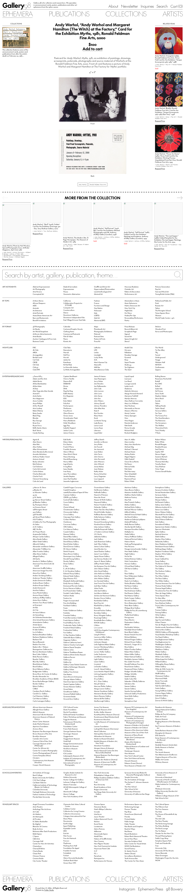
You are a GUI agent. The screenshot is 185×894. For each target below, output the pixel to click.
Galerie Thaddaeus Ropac (73, 652)
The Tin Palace (160, 831)
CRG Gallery (68, 527)
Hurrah (66, 357)
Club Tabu (67, 347)
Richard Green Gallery (133, 642)
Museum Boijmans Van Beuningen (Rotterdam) (106, 756)
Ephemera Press (150, 888)
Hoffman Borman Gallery (103, 514)
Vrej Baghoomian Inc (163, 642)
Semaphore (129, 698)
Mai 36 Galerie (99, 684)
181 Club (35, 350)
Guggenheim (68, 736)
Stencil (127, 341)
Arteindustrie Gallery (40, 622)
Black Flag (36, 415)
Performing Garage (132, 807)
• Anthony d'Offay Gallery (111, 237)
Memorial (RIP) (99, 320)
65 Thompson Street (40, 505)
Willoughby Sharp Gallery (164, 664)
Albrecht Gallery (39, 544)
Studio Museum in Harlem (164, 747)
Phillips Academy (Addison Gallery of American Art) (107, 778)
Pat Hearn (128, 464)
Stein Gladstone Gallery (164, 544)
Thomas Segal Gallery (163, 588)
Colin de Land (38, 481)
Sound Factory (130, 848)
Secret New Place (131, 839)
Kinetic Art (67, 341)
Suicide (157, 401)
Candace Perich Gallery (41, 691)
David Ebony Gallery (71, 541)
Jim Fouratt (98, 447)
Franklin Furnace (69, 850)
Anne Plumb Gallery (40, 593)
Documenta (67, 821)
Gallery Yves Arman (70, 672)
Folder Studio (49, 890)
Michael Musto (130, 452)
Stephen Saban (160, 396)
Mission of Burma (131, 411)
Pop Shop (128, 812)
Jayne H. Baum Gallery (102, 561)
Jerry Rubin (98, 444)
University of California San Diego (137, 794)
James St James (100, 376)
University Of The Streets (164, 850)
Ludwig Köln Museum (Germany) (106, 729)
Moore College (69, 794)
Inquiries (147, 6)
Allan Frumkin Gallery (41, 551)
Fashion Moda (68, 595)
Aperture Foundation (40, 726)
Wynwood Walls (161, 678)
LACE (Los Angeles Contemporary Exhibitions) (107, 631)
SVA (95, 796)
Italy (95, 313)
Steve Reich (159, 398)
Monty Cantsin (130, 413)
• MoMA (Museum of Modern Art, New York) (76, 245)
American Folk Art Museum (43, 714)
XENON (158, 365)
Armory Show (38, 729)
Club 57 (35, 367)
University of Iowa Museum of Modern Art (166, 774)
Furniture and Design (102, 305)
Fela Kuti (66, 403)
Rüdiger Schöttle (131, 674)
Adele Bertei (37, 381)
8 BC (34, 347)
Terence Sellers (160, 411)
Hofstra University (70, 777)
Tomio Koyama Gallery (163, 600)
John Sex (97, 398)
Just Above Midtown (101, 593)
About (113, 6)
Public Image (129, 821)
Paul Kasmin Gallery (132, 593)
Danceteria (67, 350)
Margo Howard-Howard (134, 393)
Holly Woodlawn (69, 423)
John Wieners (99, 461)
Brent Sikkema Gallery (41, 669)
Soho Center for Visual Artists (135, 843)
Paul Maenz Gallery (132, 595)
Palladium (128, 352)
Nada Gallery (130, 534)
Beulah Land (37, 357)
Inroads (97, 812)
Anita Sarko (37, 396)
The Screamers (160, 423)
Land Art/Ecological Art (102, 291)
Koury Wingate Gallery (102, 615)
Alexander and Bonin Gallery (44, 546)
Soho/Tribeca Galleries (163, 519)
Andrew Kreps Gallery (41, 585)
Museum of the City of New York (136, 732)
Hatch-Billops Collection (103, 809)
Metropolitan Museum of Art (104, 734)
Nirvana (128, 350)
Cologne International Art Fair (74, 816)
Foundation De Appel (71, 848)
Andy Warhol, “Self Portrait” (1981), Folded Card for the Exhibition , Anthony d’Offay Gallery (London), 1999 (137, 235)
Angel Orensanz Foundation (43, 804)
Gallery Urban (68, 669)
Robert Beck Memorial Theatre (136, 836)
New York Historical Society (135, 758)
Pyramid (128, 357)
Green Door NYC (69, 863)
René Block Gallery (132, 632)
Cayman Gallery (69, 495)
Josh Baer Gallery (100, 586)
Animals (36, 308)
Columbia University (40, 789)
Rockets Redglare (131, 433)
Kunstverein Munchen (102, 719)
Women (158, 315)
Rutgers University (100, 789)
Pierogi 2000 (129, 617)
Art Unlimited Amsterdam (42, 617)
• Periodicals (7, 255)
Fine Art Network (69, 838)
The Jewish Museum (162, 752)
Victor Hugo (159, 469)
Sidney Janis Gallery (162, 505)
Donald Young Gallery (71, 559)
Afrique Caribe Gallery (41, 536)
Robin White (159, 442)
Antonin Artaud (38, 459)
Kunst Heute (98, 824)
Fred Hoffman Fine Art (71, 622)
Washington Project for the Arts (166, 858)
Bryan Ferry (37, 425)
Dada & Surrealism (70, 287)
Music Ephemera (131, 303)
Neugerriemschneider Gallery (136, 549)
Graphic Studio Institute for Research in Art (73, 774)
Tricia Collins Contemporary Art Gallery (167, 606)
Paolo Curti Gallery (132, 581)
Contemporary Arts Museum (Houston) (43, 761)
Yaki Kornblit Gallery (163, 686)
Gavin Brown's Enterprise (72, 677)
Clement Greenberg (40, 479)
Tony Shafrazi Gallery (163, 603)
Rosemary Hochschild (163, 379)
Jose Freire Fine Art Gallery (104, 583)
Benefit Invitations (39, 320)
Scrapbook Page (131, 331)
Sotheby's (158, 742)
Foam (65, 608)
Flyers (65, 339)
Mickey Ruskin (130, 454)
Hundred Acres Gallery (102, 524)
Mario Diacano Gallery (102, 696)
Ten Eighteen (129, 367)
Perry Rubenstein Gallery (134, 603)
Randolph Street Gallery (134, 629)
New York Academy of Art (73, 796)
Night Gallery (130, 554)
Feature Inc (67, 598)
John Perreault (99, 459)
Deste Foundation (69, 709)
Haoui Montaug (69, 457)
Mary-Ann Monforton (133, 444)
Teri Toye (158, 413)
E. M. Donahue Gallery (71, 571)
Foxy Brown (67, 411)
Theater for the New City (164, 833)
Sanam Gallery (130, 688)
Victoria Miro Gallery (163, 629)
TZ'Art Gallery (160, 615)
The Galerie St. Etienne (163, 566)
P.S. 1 (126, 571)
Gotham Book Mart (70, 860)
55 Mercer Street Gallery (42, 500)
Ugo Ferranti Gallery (163, 620)
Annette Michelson (40, 454)
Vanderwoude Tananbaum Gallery (168, 627)
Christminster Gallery (71, 509)
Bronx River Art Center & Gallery (45, 674)
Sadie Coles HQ (130, 679)
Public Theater (130, 824)
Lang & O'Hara (99, 634)
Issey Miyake (68, 469)
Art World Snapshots (40, 331)
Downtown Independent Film (74, 317)
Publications (69, 13)
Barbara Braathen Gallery (42, 634)
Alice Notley (37, 447)
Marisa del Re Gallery (102, 698)
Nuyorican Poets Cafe (102, 848)
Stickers (158, 326)
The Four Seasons (161, 809)
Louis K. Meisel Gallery (102, 669)
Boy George (37, 420)
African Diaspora (39, 303)
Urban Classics (160, 622)
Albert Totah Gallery (40, 541)
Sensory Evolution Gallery (164, 490)
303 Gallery (37, 512)
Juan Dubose (98, 469)
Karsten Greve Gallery (102, 598)
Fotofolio (66, 613)
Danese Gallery (69, 534)
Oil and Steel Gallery (132, 566)
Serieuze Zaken (161, 495)
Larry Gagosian (100, 476)
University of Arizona (132, 791)
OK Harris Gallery (131, 568)
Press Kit (97, 341)
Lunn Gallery (99, 676)
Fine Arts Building (69, 603)
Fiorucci (66, 841)
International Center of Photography (71, 764)
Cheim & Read (68, 507)
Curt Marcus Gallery (70, 529)
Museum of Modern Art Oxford (136, 727)
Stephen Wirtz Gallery (163, 554)
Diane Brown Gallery (71, 554)
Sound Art (128, 336)
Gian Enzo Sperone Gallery (73, 681)
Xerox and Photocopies (163, 331)
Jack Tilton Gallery (101, 544)
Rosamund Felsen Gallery (134, 669)
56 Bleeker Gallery (40, 502)
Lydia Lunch (129, 386)
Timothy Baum (160, 464)
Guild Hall (67, 741)
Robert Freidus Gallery (133, 649)
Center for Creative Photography (45, 750)
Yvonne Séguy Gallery (163, 693)
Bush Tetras (37, 430)
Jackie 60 (66, 360)
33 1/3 (35, 495)
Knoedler (97, 608)
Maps (96, 326)
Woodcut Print (160, 329)
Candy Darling (38, 433)
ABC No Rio (37, 529)
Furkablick (67, 853)
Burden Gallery (38, 684)
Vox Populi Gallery (162, 637)
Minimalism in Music (132, 301)
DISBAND (67, 383)
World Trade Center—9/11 (164, 318)
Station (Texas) (130, 853)
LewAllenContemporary (103, 656)
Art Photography (39, 289)
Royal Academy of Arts (102, 787)
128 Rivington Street (40, 509)
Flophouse (67, 843)
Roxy (126, 360)
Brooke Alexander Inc (41, 676)
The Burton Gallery (162, 563)
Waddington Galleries (163, 644)
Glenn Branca (68, 413)
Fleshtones (67, 408)
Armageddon (38, 355)
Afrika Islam (37, 386)
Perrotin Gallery (130, 600)
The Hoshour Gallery (163, 571)
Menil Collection (100, 731)
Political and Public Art (163, 301)
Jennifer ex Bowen (101, 442)
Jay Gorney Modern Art (103, 559)
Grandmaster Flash (70, 418)
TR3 (156, 352)
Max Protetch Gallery (132, 502)
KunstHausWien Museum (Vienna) (106, 714)
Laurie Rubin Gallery (101, 639)
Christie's (36, 758)
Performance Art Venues (103, 861)
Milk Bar (97, 367)
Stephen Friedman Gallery (165, 551)
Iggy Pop (66, 425)
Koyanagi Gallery (100, 618)
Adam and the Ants (40, 379)
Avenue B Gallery (39, 627)
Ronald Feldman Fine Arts (98, 184)
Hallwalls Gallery (100, 492)
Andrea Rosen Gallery (41, 583)
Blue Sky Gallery (39, 661)
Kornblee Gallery (100, 613)
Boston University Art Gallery (43, 777)
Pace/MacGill (129, 578)
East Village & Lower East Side (74, 320)
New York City (130, 308)
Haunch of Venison (101, 495)
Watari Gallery (160, 652)
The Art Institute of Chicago (135, 779)
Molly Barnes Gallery (132, 524)
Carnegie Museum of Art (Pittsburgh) (42, 744)
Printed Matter (130, 819)
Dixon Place (67, 818)
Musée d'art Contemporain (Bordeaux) (135, 738)
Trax (157, 846)
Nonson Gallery (130, 563)
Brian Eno (36, 423)
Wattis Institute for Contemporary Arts (167, 785)
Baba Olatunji (38, 411)
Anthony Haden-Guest (41, 457)
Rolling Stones (160, 376)
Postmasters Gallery (132, 622)
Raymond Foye (130, 479)
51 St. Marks (37, 497)
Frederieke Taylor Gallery (73, 625)
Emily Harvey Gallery (71, 583)
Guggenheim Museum (71, 738)
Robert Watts (129, 481)
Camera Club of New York (42, 741)
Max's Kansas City (100, 362)
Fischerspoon (68, 406)
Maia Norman (99, 481)
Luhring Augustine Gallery (103, 674)
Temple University (131, 777)
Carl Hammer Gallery (41, 696)
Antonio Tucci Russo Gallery (43, 602)
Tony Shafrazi (160, 466)
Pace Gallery (129, 573)
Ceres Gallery (68, 502)
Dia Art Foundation (70, 712)
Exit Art (66, 833)
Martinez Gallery (131, 487)
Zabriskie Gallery (161, 695)
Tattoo (157, 308)
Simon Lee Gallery (162, 509)
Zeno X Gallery (160, 698)
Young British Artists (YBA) (164, 294)
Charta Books (38, 851)
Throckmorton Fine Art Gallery (166, 590)
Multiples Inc (129, 532)
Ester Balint (67, 401)
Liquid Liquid (129, 376)
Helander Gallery (100, 507)
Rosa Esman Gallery (132, 666)
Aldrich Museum (39, 712)
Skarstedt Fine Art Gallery (164, 514)
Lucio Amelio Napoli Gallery (104, 671)
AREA (35, 352)
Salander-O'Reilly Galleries (135, 681)
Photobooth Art (99, 329)
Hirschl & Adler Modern (103, 512)
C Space (36, 836)
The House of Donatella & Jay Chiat (166, 815)
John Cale (97, 388)
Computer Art (68, 308)
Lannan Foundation (101, 726)
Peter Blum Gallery (131, 605)
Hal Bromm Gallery (101, 490)
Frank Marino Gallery (71, 620)
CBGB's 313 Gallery (70, 497)
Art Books (36, 329)
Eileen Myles (68, 442)
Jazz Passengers (100, 379)
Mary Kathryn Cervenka (134, 401)
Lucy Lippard (99, 479)
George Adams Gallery (72, 679)
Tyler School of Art (131, 789)
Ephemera (17, 13)
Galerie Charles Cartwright (73, 645)
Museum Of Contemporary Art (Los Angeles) (136, 708)
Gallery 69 (67, 662)
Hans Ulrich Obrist (70, 454)
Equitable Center (69, 828)
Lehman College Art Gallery (73, 782)
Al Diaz (35, 388)
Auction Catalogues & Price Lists (44, 339)
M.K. (96, 360)
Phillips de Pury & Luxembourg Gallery (136, 611)
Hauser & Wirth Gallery (103, 500)
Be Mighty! (37, 824)
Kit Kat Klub (67, 365)
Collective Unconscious (71, 814)
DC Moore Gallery (70, 549)
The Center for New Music (134, 861)
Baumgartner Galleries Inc (42, 649)
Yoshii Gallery (160, 688)
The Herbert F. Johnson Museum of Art (137, 783)
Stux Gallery (159, 556)
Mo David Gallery (131, 517)
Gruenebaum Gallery (102, 487)
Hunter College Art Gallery (73, 779)
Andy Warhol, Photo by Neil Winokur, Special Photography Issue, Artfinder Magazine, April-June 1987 (16, 248)
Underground (160, 357)
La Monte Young (100, 420)
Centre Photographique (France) (45, 753)
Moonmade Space (101, 834)
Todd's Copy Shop (161, 838)
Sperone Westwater (162, 529)
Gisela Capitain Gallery (72, 684)
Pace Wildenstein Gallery (134, 576)
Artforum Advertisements (42, 334)
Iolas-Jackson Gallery (102, 527)
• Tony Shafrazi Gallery (50, 231)
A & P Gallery (38, 519)
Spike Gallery (160, 532)
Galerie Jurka (68, 650)
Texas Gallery (160, 561)
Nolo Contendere (131, 561)
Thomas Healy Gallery (163, 586)
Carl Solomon (38, 466)
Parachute (97, 856)
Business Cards (38, 341)
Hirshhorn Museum (70, 748)
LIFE (95, 350)
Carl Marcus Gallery (40, 698)
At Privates (37, 819)
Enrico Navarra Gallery (72, 588)
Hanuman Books (100, 807)
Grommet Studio (69, 696)
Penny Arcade (130, 428)
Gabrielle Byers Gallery (72, 637)
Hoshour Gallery (100, 519)
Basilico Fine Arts (39, 644)
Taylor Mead (159, 408)
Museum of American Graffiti (105, 762)
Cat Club (36, 360)
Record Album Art (131, 329)
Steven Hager (160, 454)
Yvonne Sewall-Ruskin (163, 471)
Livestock (97, 664)
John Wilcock (99, 464)
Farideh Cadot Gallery (71, 593)
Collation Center (69, 809)
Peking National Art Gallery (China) (165, 710)
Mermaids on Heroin (132, 408)
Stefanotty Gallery (162, 541)
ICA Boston (67, 751)
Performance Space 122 (133, 804)
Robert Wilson (160, 439)
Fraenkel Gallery (69, 615)
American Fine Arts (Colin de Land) (43, 564)
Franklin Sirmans (69, 449)
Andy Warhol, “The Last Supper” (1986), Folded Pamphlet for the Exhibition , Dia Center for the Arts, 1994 (167, 239)
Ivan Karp (67, 471)
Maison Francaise (69, 784)
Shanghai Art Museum (163, 733)
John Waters (98, 401)
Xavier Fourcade (161, 681)
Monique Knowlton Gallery (134, 529)
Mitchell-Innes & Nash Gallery (136, 514)
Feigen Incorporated (71, 600)
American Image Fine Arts (42, 570)
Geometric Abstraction (71, 294)
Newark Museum (131, 761)
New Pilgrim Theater (101, 843)
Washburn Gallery (162, 649)
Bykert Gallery (38, 686)
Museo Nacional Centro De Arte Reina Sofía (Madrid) (106, 751)
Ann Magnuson (38, 398)
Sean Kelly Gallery (131, 696)
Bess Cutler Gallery (40, 654)
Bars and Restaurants (40, 318)
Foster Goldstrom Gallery (72, 610)
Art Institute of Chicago (41, 773)
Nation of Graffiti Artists (103, 839)
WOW (157, 860)
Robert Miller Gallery (132, 654)
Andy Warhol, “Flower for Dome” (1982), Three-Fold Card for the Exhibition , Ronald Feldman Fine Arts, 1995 (168, 158)
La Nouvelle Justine (70, 367)
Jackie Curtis (68, 430)
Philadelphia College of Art (104, 775)
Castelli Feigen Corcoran (72, 487)
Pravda (127, 816)
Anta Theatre (38, 807)
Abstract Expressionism (41, 287)
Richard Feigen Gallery (133, 639)
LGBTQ (96, 315)
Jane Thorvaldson (70, 474)
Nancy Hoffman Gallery (133, 536)
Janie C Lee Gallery (101, 554)
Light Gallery (99, 659)
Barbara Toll (37, 639)
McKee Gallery (130, 505)
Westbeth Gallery (161, 654)
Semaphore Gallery (162, 487)
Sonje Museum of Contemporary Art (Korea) (167, 739)
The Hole (158, 812)
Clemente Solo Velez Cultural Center (74, 805)
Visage (157, 360)
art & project (37, 605)
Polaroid (97, 334)
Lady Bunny (98, 423)
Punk (157, 303)
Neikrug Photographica (133, 544)
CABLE (35, 688)
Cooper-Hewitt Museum (41, 765)
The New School (131, 787)
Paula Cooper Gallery (133, 598)
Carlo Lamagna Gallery (41, 701)
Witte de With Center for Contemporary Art (164, 670)
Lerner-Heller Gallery (102, 652)
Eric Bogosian (68, 396)
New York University (101, 773)
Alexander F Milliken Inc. (42, 549)
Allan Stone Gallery (40, 554)
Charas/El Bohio (39, 848)
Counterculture (68, 310)
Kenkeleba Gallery (101, 600)
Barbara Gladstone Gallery (43, 637)
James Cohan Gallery (102, 546)
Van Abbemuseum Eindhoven (166, 754)
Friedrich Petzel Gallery (72, 627)
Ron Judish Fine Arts (132, 661)
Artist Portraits (38, 313)
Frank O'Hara (68, 447)
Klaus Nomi (98, 415)
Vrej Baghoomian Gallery (164, 639)
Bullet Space (37, 834)
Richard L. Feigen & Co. (133, 644)
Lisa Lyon (128, 379)
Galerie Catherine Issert (72, 642)
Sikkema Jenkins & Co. (163, 507)
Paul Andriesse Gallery (133, 590)
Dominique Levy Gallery (72, 556)
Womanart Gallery (162, 676)
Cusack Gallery (69, 532)
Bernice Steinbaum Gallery (43, 652)
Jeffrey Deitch (99, 439)
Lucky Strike (98, 357)
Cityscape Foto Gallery (71, 517)
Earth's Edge (68, 823)
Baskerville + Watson (40, 647)
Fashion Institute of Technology (44, 794)
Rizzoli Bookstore (131, 834)
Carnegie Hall (38, 841)
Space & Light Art (131, 339)
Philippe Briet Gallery (132, 608)
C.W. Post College (39, 780)
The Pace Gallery (161, 578)
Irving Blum (67, 466)
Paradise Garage (131, 355)
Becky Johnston (38, 461)
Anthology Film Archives (42, 809)
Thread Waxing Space (163, 836)
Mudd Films (98, 836)
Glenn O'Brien (68, 452)
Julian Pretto (98, 588)
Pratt (96, 782)
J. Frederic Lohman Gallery (104, 532)
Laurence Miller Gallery (103, 637)
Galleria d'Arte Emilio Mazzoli (74, 654)
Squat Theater (130, 362)
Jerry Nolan (98, 381)
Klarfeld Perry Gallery (102, 605)
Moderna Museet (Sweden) (104, 738)
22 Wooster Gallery (40, 492)
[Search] (92, 277)
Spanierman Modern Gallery (166, 527)
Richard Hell (129, 430)
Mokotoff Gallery (131, 522)
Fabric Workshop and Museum (74, 717)
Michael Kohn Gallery (133, 507)
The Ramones (160, 420)
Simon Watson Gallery (163, 512)
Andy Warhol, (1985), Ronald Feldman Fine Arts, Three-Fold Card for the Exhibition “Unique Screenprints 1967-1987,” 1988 (168, 59)
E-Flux (65, 566)
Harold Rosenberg (70, 459)
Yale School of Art (161, 798)
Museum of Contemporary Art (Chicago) (105, 765)
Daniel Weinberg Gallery (72, 539)
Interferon (98, 814)
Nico (126, 418)
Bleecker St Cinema (40, 826)
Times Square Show (162, 313)
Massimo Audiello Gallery (134, 492)
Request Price (160, 121)
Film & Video (68, 336)
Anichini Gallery (39, 590)
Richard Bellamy (131, 637)
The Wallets (159, 425)
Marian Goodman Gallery (103, 691)
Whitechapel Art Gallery (164, 659)
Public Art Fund (160, 716)
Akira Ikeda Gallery (40, 539)
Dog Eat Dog (68, 391)
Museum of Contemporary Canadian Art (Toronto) (134, 717)
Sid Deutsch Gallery (162, 502)
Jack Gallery (98, 539)
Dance (65, 312)
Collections (125, 13)
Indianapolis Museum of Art (73, 756)
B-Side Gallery (38, 629)
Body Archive (38, 829)
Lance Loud (98, 425)
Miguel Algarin (130, 457)
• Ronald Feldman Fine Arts (164, 166)
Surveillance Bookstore (133, 856)
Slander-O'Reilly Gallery (164, 517)
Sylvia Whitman (161, 459)
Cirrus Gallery (68, 514)
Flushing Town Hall (70, 846)
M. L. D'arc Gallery (101, 681)
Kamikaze (67, 362)
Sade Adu (158, 388)
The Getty (159, 750)
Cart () (176, 6)
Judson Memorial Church (103, 819)
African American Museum (43, 707)
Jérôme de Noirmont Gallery (105, 595)
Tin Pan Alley (160, 350)
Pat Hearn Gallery (131, 586)
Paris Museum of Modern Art (135, 766)
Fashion (97, 301)
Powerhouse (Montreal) (133, 814)
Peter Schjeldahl (130, 474)
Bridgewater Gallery (40, 671)
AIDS (34, 305)
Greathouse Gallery (70, 691)
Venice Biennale (161, 853)
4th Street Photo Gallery (41, 517)
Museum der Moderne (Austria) (105, 759)
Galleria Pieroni (69, 657)
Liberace (97, 430)
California (67, 301)
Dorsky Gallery (69, 561)
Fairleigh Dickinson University (44, 792)
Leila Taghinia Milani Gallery (104, 644)
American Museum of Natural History (44, 718)
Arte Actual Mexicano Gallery (44, 620)
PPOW (127, 625)
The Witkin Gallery (162, 581)
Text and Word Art (162, 291)
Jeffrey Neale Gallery (102, 563)
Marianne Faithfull (131, 396)
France (96, 303)
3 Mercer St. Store (39, 487)
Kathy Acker (98, 471)
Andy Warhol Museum (41, 724)
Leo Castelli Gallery (101, 649)
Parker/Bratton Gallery (133, 583)
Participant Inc (99, 858)
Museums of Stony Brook (134, 735)
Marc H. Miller (130, 439)
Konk (96, 418)
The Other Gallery (162, 576)
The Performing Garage (164, 823)
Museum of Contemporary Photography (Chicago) (134, 721)
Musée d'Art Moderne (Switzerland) (133, 743)
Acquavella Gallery (40, 534)
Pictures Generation (162, 287)
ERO (65, 831)
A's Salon (36, 524)
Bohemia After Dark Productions (45, 831)
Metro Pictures (99, 829)
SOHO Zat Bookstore (132, 846)
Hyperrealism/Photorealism (104, 289)
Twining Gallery (161, 612)
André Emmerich (39, 588)
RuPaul (157, 386)
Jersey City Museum (101, 707)
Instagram (127, 888)
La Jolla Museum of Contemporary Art (107, 723)
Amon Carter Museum (41, 721)
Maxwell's (97, 365)
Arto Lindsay (37, 408)
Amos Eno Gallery (39, 573)
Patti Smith (128, 425)
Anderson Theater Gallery (42, 578)
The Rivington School (163, 310)
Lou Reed (128, 381)
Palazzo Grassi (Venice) (133, 763)
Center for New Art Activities (43, 843)
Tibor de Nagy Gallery (163, 593)
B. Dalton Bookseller (40, 821)
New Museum (130, 753)
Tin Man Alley (160, 598)
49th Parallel (37, 514)
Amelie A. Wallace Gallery (43, 561)
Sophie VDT (159, 452)
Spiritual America (161, 534)
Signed (127, 334)
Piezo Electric (129, 620)
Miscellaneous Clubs (101, 369)
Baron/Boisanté (38, 642)
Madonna (128, 388)
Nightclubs (128, 310)
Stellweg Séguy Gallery (163, 549)
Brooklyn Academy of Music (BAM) (45, 679)
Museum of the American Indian (136, 730)
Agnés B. (36, 439)
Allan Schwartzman (40, 449)
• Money (167, 117)
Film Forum (67, 836)
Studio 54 (128, 365)
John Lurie (98, 393)
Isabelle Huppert (69, 428)
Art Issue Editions (39, 612)
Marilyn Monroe (131, 398)
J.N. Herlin (98, 534)
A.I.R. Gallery (38, 527)
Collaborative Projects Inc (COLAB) (72, 304)
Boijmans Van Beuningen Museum (45, 731)
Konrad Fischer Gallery (102, 610)
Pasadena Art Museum (163, 707)
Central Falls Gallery (71, 500)
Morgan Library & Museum (104, 748)
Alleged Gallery (39, 556)
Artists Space (37, 625)
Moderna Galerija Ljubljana (135, 519)
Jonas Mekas (99, 466)
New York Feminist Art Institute (105, 846)
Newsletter (129, 6)
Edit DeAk (67, 439)
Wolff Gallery (160, 673)
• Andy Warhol (159, 64)
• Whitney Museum (8, 257)
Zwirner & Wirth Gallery (164, 700)
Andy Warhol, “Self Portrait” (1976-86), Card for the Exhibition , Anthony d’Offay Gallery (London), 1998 (106, 231)
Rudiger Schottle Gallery (134, 671)
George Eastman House (72, 731)
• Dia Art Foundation (171, 244)
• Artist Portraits (18, 252)
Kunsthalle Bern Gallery (103, 620)
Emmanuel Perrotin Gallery (73, 586)
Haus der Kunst (99, 497)
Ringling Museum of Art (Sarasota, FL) (167, 722)
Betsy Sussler (37, 413)
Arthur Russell (38, 406)
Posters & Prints (99, 339)
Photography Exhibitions (103, 331)
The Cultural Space (162, 804)
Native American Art (132, 305)
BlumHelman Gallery (40, 664)
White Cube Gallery (162, 656)
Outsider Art (129, 289)
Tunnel (157, 355)
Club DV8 (36, 369)
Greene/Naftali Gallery (72, 694)
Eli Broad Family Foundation (73, 714)
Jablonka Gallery (100, 536)
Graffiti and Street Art (102, 287)
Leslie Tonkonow (100, 654)
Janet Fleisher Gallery (102, 551)
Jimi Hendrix (98, 383)
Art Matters (37, 814)
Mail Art (97, 318)
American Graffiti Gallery (42, 568)
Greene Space (99, 804)
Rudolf (157, 381)
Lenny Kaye (98, 428)
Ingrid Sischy (68, 464)
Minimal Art (98, 294)
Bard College (37, 775)
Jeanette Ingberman (71, 481)
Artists (172, 13)
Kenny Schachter (100, 474)
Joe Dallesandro (100, 386)
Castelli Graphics (69, 490)
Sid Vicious (159, 391)
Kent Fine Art (99, 603)
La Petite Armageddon (71, 369)
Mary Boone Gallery (132, 490)
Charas (66, 505)
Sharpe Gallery (161, 500)
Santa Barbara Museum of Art (166, 730)
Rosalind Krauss (161, 447)
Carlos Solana (38, 471)
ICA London (67, 753)
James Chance (68, 433)
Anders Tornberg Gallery (42, 575)
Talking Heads (160, 406)
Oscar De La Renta (132, 461)
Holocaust (97, 310)
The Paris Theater (161, 821)
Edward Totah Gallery (71, 576)
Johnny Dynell (99, 403)
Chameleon (37, 846)
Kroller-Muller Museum (102, 712)
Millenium (97, 831)
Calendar (66, 326)
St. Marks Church (131, 851)
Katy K (96, 411)
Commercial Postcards (71, 334)
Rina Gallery (129, 647)
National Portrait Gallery (134, 539)
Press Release (130, 326)
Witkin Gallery (160, 666)
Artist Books (37, 336)
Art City (35, 610)
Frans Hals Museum (70, 729)
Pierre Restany (130, 476)
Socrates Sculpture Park (133, 841)
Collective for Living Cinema (73, 811)
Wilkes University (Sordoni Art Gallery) (166, 792)
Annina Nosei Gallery (41, 595)
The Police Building (162, 826)
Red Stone (128, 831)
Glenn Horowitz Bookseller (73, 858)
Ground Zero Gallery (71, 699)
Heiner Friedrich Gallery (103, 505)
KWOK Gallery (99, 622)
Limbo (96, 352)
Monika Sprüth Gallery (133, 527)
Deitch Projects (68, 551)
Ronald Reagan (161, 444)
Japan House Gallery (102, 556)
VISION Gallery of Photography (167, 632)
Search (162, 6)
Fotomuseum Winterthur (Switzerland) (72, 723)
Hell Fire (66, 355)
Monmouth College (70, 791)
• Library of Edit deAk (15, 254)
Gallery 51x (67, 659)
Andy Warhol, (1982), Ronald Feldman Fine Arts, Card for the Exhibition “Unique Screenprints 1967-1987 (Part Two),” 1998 (167, 111)
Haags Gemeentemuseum (73, 743)
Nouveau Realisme (132, 287)
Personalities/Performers (134, 318)
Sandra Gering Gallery (133, 691)
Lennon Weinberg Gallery (104, 647)
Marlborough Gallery (102, 701)
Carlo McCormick (39, 469)
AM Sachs (36, 559)
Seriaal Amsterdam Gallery (165, 492)
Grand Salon (68, 689)
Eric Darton (67, 444)
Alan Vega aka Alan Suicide (43, 391)
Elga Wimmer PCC (70, 578)
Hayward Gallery (100, 502)
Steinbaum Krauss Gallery (164, 546)
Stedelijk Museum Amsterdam (166, 745)
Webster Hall (160, 362)
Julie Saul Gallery (100, 590)
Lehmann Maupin (100, 642)
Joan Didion (98, 452)
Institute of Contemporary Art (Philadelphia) (74, 759)
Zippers (158, 369)
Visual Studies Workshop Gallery (167, 634)
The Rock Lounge (161, 828)
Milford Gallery (130, 512)
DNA (65, 388)
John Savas (98, 396)
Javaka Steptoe (69, 476)
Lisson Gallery (99, 661)
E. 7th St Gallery (69, 568)
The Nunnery (160, 573)
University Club (160, 848)
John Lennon (99, 391)
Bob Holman (37, 464)
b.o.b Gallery (38, 632)
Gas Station (98, 308)
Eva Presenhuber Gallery (72, 590)
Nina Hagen (129, 420)
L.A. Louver (98, 627)
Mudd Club (129, 347)
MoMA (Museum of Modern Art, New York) (106, 742)
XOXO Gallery (160, 683)
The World (159, 347)
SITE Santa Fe (160, 735)
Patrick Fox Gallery (132, 588)
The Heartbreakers (162, 418)
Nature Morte (130, 541)
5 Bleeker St (37, 490)
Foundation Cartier (70, 726)
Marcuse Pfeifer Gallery (103, 686)
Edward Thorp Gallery (71, 573)
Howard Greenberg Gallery (104, 522)
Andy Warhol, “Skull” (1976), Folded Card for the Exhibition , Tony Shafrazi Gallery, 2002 (46, 226)
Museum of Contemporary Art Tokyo (136, 712)
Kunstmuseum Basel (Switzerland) (106, 717)
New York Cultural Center (134, 756)
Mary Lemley (129, 442)
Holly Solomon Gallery (102, 517)
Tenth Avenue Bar (131, 858)
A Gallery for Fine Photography (44, 522)
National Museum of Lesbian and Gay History (137, 747)
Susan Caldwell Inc (162, 559)
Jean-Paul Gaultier (70, 479)
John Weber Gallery (101, 578)
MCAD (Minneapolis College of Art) (74, 788)
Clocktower (67, 522)
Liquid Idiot (98, 433)
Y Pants (157, 433)
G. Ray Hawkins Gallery (72, 635)
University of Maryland (163, 777)
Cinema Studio (38, 858)
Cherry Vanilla (68, 379)
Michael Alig (129, 447)
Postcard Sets (99, 336)
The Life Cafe (160, 818)
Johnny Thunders (100, 406)
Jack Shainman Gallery (102, 541)
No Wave (128, 313)
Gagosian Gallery (70, 640)
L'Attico (96, 625)
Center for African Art (41, 748)
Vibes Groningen (161, 855)
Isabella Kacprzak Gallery (103, 529)
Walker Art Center (162, 759)
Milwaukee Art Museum (102, 736)
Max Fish (128, 500)
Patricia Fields (130, 466)
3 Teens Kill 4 (37, 376)
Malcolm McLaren (131, 391)
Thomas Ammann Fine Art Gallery (168, 583)
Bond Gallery (38, 666)
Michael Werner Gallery (134, 509)
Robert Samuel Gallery (133, 656)
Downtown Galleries (70, 315)
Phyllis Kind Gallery (132, 615)
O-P (95, 851)
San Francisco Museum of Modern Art (167, 727)
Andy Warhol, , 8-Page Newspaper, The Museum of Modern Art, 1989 (76, 239)
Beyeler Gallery (39, 659)
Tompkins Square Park (163, 841)
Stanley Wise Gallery (163, 539)
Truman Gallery (161, 610)
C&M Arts (36, 839)
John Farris (98, 454)
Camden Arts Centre (40, 738)
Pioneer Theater (131, 809)
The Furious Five (161, 415)
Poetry (127, 320)
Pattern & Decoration (132, 291)
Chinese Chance (39, 856)
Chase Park (37, 853)
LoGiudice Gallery (101, 666)
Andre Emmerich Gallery (42, 580)
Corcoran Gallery (70, 524)
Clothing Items (68, 331)
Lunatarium (98, 826)
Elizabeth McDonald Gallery (73, 581)
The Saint (128, 369)
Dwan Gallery (68, 563)
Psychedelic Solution (132, 627)
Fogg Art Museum (70, 719)
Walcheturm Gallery (162, 647)
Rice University (99, 784)
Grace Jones (68, 415)
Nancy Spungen (130, 415)
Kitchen (97, 821)
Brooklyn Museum (39, 736)
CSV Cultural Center (70, 707)
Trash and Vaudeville (163, 843)
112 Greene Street (39, 507)
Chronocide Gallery (70, 512)
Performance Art (131, 294)
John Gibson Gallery (101, 568)
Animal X (36, 393)
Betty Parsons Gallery (41, 656)
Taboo (157, 403)
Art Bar (35, 607)
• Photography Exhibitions (20, 255)
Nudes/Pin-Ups (130, 315)
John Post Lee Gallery (102, 576)
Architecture (37, 310)
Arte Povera (37, 291)
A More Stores (38, 301)
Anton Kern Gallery (40, 600)
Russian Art (159, 305)
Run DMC (158, 383)
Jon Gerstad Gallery (101, 581)
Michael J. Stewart (131, 449)
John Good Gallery (101, 571)
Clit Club (36, 365)
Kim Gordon (98, 413)
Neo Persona (129, 546)
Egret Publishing (69, 826)
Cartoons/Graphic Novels (73, 329)
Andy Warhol (82, 184)
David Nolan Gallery (71, 544)
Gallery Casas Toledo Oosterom (75, 664)
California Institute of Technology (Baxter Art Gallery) (45, 786)
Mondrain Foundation (102, 745)
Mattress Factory (131, 497)
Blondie (35, 418)
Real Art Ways (130, 829)
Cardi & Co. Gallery (40, 693)
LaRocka (97, 347)
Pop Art (158, 289)
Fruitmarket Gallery (70, 630)
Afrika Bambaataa (39, 383)
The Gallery (159, 568)
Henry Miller (68, 461)
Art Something (38, 615)
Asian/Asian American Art (42, 315)
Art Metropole (38, 816)
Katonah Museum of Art (103, 709)
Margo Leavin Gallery (102, 688)
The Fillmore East (161, 807)
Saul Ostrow (159, 449)
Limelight (97, 355)
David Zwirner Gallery (71, 546)
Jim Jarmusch (99, 449)
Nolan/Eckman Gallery (133, 559)
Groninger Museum (70, 734)
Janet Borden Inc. (100, 549)
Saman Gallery (130, 686)
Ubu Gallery (159, 617)
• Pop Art (167, 64)
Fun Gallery (67, 632)
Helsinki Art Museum (71, 746)
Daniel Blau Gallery (70, 536)
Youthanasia (159, 367)
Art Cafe (36, 812)
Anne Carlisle (38, 401)
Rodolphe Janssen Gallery (134, 659)
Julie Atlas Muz (99, 408)
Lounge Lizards (130, 383)
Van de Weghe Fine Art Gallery (167, 625)
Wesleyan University (162, 789)
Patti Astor (128, 469)
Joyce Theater (99, 816)
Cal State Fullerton (39, 782)
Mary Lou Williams (131, 403)
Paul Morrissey (130, 471)
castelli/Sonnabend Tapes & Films (75, 492)
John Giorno (98, 457)
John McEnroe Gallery (102, 573)
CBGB (35, 362)
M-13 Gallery (98, 679)
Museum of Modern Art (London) (137, 725)
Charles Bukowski (39, 474)
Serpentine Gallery (162, 497)
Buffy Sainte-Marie (40, 428)
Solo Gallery (159, 522)
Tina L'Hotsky (160, 430)
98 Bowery (174, 888)
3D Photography (39, 326)
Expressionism (68, 289)
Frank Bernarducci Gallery (73, 618)
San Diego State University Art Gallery (105, 793)
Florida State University (41, 797)
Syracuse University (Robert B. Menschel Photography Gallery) (137, 774)
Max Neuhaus (130, 406)
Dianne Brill (67, 381)
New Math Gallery (131, 551)
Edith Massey (68, 393)
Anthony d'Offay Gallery (42, 597)
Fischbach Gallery (70, 605)
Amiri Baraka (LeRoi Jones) (43, 452)
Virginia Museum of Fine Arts (165, 757)
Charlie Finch (38, 476)
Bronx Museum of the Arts (42, 734)
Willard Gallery (161, 661)
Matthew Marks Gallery (133, 495)
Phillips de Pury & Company (165, 714)
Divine (65, 386)
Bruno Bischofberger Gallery (43, 681)
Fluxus (65, 291)
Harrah (66, 352)
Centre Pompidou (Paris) (42, 755)
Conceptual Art (38, 294)
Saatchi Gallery (130, 676)
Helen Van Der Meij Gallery (104, 509)
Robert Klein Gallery (132, 652)
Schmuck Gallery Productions (135, 693)
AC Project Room (39, 532)
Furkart (66, 855)
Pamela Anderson (131, 423)
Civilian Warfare (69, 519)
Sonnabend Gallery (162, 524)
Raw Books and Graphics (134, 826)
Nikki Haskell (129, 459)
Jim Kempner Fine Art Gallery (105, 566)
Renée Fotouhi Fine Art (133, 634)
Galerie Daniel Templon (72, 647)
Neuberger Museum (132, 751)
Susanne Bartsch (161, 457)
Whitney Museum (161, 762)
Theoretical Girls (161, 428)
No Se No (128, 556)
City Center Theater (40, 861)
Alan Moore (37, 442)
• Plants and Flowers (171, 164)
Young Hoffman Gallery (164, 690)
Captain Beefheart (70, 376)
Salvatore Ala (130, 684)
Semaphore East (131, 701)
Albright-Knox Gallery (41, 709)
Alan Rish (36, 444)
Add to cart (93, 49)
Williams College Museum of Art (167, 795)
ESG (65, 398)
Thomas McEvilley (162, 461)
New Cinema (99, 841)
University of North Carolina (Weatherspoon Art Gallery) (166, 780)
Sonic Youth (159, 393)
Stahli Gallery (160, 536)
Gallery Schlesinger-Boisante (74, 667)
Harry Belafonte (69, 420)
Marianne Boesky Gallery (103, 693)
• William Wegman (19, 257)
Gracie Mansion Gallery (72, 686)
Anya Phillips (37, 403)
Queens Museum (161, 719)
